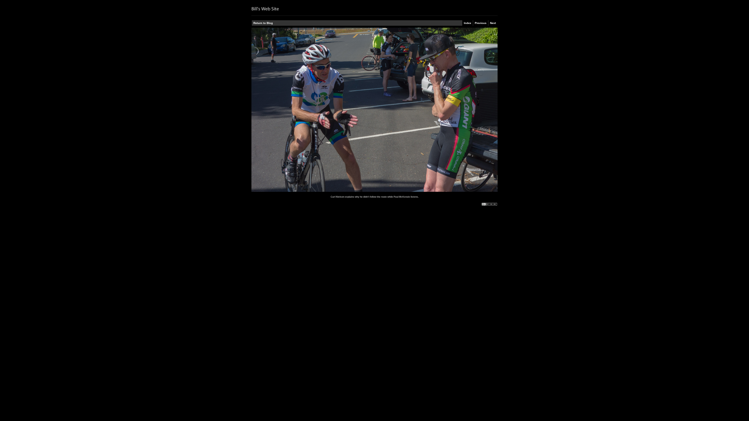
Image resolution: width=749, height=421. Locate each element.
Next (493, 23)
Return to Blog (263, 23)
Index (467, 23)
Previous (480, 23)
